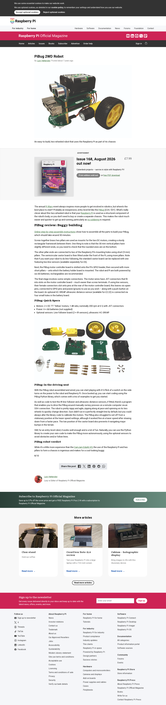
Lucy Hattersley (43, 61)
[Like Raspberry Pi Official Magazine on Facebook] (136, 36)
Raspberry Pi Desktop (126, 622)
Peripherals (88, 690)
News (117, 28)
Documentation (104, 28)
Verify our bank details (58, 684)
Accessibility (54, 645)
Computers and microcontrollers (96, 670)
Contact (150, 28)
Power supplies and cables (94, 682)
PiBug (101, 210)
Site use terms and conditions (61, 657)
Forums (127, 28)
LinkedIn (21, 645)
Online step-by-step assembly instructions (55, 232)
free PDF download (111, 175)
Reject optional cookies (54, 12)
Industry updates (90, 640)
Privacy (52, 676)
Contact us (53, 626)
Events (120, 662)
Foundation (139, 28)
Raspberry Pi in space (92, 648)
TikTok (20, 631)
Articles (31, 43)
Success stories (90, 660)
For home (31, 28)
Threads (21, 627)
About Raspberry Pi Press (128, 684)
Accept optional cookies (27, 12)
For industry (17, 28)
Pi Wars (49, 206)
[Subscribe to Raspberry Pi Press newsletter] (128, 36)
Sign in (139, 43)
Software (90, 28)
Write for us (122, 696)
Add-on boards (89, 678)
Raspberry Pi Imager (126, 626)
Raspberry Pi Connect (126, 618)
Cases (85, 686)
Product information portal (128, 644)
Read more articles (83, 583)
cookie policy (57, 7)
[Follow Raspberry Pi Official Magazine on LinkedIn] (132, 36)
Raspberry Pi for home (92, 618)
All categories (123, 640)
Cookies (52, 664)
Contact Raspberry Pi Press (129, 699)
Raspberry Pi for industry (93, 632)
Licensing (53, 668)
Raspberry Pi (87, 213)
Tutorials (86, 622)
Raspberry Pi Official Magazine (130, 688)
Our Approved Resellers (59, 637)
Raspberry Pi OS (124, 629)
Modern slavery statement (60, 653)
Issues (42, 43)
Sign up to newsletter (27, 618)
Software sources (125, 648)
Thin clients (88, 644)
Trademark (53, 629)
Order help (88, 43)
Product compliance (91, 636)
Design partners (90, 656)
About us (52, 633)
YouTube (21, 636)
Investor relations (56, 622)
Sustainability (54, 649)
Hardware (79, 28)
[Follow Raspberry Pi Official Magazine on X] (141, 36)
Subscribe (62, 43)
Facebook (22, 649)
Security (52, 680)
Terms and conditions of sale (61, 672)
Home (21, 43)
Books (51, 43)
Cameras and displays (92, 674)
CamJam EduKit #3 (83, 447)
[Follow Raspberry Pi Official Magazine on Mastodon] (145, 36)
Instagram (22, 640)
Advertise (75, 43)
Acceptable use (55, 661)
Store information (124, 673)
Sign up (141, 601)
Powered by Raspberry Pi (94, 652)
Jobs (51, 641)
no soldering (93, 219)
